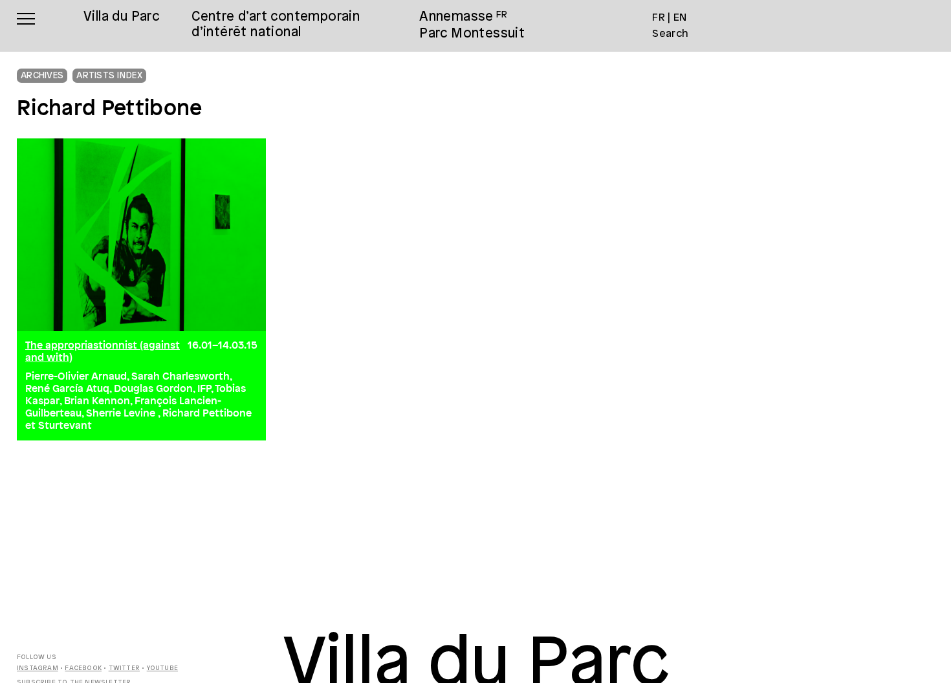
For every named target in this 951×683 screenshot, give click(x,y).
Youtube (162, 668)
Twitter (124, 668)
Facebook (83, 668)
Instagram (37, 668)
